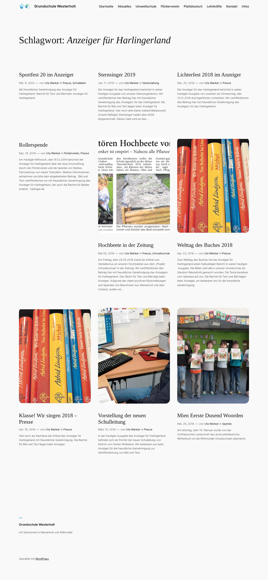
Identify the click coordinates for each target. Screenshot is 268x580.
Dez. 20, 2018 (185, 82)
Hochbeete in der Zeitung (126, 245)
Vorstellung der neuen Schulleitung (122, 419)
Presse (67, 82)
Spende (227, 423)
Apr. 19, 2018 (27, 429)
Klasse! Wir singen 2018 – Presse (48, 419)
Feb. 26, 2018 (185, 423)
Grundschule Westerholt (55, 6)
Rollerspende (33, 145)
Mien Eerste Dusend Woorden (210, 415)
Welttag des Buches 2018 (204, 245)
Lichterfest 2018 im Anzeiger (209, 75)
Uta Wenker (52, 82)
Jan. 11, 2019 (106, 82)
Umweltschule (161, 253)
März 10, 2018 (107, 429)
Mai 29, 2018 (106, 253)
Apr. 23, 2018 (185, 253)
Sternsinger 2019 (116, 75)
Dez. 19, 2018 (27, 153)
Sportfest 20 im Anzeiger (46, 75)
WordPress (42, 558)
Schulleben (79, 82)
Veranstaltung (150, 82)
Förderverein (71, 153)
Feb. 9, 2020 (26, 82)
